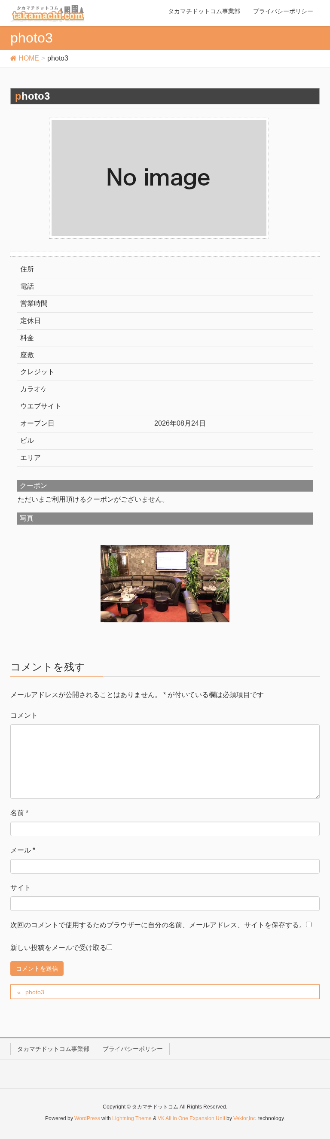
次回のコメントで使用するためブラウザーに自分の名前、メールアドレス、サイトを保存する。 (158, 925)
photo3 (34, 992)
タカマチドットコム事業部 (53, 1048)
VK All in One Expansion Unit (191, 1118)
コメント (24, 715)
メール (22, 850)
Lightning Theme (132, 1118)
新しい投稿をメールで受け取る (58, 947)
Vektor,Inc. (245, 1118)
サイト (20, 887)
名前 (19, 812)
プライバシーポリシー (133, 1048)
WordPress (87, 1118)
